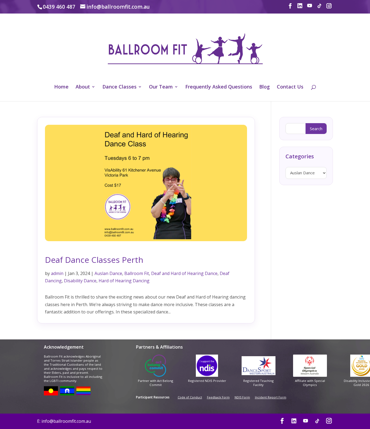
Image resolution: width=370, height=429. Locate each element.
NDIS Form (242, 397)
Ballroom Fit (136, 273)
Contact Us (290, 87)
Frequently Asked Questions (218, 87)
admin (57, 273)
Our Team (161, 87)
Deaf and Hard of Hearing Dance (184, 273)
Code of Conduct (190, 397)
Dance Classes (119, 87)
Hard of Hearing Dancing (124, 281)
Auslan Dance (108, 273)
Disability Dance (80, 281)
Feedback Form (218, 397)
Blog (264, 87)
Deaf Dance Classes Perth (94, 259)
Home (61, 87)
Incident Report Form (270, 397)
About (83, 87)
